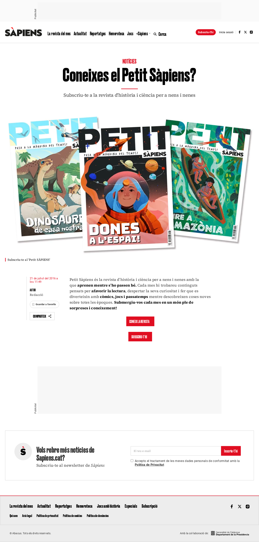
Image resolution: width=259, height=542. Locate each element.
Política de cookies (72, 515)
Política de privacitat (47, 515)
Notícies (129, 61)
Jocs (130, 33)
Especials (131, 506)
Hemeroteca (116, 33)
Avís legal (27, 515)
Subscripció (149, 506)
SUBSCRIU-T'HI (139, 336)
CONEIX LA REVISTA (139, 321)
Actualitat (80, 33)
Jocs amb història (108, 506)
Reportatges (98, 33)
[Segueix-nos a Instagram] (251, 32)
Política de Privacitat (149, 465)
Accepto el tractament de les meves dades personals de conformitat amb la (187, 463)
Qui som (14, 515)
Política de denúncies (98, 515)
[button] (44, 304)
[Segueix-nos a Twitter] (245, 32)
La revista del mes (59, 33)
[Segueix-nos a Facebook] (239, 32)
